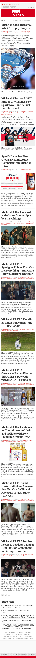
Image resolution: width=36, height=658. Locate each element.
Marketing (27, 33)
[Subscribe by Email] (13, 7)
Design (5, 638)
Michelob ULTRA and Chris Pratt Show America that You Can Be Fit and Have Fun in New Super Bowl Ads (17, 489)
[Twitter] (6, 7)
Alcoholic (3, 33)
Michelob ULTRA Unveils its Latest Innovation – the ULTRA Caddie (16, 322)
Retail (31, 638)
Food (6, 632)
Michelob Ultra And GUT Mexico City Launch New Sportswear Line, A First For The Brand (16, 103)
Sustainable (24, 441)
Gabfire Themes (31, 654)
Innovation (28, 632)
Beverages (9, 33)
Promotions (10, 114)
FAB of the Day (28, 634)
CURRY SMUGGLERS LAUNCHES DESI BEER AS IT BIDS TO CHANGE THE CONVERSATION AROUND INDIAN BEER (18, 627)
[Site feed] (15, 7)
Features (14, 634)
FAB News (8, 654)
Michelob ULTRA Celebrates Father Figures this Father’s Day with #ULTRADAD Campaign (16, 374)
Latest (22, 33)
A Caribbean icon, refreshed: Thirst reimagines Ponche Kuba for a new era (17, 606)
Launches (7, 171)
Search (31, 7)
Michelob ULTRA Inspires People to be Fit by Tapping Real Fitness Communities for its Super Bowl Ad (17, 546)
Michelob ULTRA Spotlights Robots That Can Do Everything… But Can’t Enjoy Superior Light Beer (17, 268)
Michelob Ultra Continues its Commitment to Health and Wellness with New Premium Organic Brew (16, 431)
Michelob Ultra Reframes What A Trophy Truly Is (16, 26)
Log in (14, 654)
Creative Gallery (16, 33)
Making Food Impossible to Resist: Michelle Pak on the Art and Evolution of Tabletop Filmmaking (18, 616)
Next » (9, 595)
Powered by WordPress (21, 654)
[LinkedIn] (8, 7)
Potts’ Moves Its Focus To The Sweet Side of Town (16, 611)
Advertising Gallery (25, 31)
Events (20, 634)
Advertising (24, 111)
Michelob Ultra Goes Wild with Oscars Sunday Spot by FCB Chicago (16, 215)
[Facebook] (3, 7)
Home (3, 20)
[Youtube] (11, 7)
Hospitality (19, 636)
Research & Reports (22, 638)
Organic (18, 441)
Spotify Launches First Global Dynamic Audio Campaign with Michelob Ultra (16, 161)
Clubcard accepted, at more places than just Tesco (16, 621)
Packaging (7, 634)
